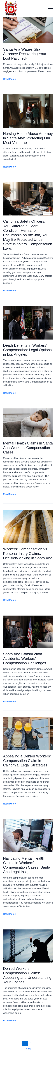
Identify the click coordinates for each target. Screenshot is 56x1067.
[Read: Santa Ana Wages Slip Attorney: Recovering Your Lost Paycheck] (28, 26)
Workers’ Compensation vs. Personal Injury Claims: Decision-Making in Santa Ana (27, 553)
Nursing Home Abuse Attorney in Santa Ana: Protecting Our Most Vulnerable (28, 138)
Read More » (9, 79)
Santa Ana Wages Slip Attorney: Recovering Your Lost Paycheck (24, 53)
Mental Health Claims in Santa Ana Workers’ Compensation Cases (28, 447)
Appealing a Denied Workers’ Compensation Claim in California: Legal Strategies (27, 760)
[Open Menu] (50, 8)
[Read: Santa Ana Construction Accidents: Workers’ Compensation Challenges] (28, 631)
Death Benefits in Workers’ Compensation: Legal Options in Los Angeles (27, 349)
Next (30, 1048)
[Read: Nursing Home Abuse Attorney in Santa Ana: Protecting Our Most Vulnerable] (28, 110)
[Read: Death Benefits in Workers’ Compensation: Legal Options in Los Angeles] (28, 322)
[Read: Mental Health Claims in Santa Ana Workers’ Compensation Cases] (28, 422)
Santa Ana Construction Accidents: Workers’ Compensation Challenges (24, 658)
